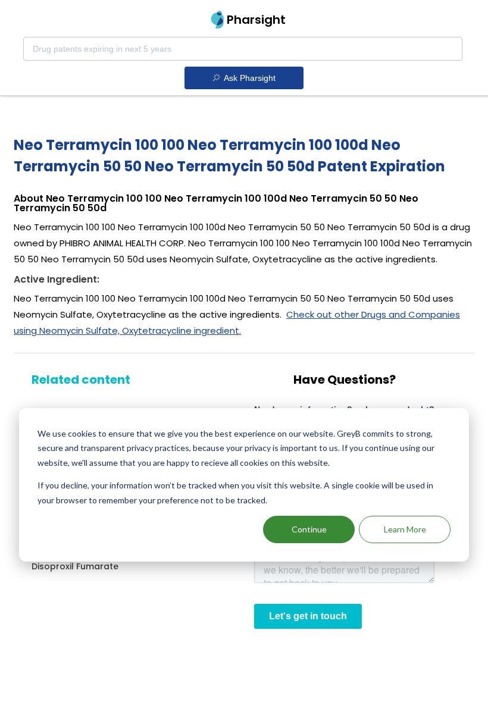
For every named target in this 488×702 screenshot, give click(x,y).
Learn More (405, 529)
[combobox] (242, 49)
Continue (309, 529)
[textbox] (242, 49)
